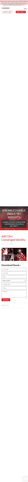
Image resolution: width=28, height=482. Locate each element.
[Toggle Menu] (25, 8)
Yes (22, 5)
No (24, 5)
